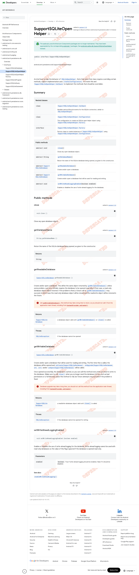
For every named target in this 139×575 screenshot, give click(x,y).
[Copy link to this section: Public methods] (54, 198)
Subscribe (114, 570)
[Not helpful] (114, 21)
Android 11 (87, 553)
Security (32, 540)
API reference (8, 10)
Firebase (74, 561)
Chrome (64, 561)
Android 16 (87, 537)
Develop (40, 2)
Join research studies (127, 545)
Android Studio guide (109, 535)
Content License (86, 494)
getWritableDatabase (66, 175)
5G (49, 550)
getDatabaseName (64, 157)
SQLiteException (42, 336)
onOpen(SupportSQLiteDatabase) (61, 368)
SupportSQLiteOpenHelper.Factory (71, 123)
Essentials (25, 2)
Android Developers (40, 21)
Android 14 (87, 543)
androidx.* (66, 46)
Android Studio (123, 2)
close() (101, 320)
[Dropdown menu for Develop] (45, 2)
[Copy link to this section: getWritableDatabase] (56, 347)
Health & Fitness (53, 540)
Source (32, 543)
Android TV (69, 546)
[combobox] (83, 2)
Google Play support (127, 541)
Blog (31, 550)
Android (32, 533)
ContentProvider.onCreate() (77, 305)
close (60, 148)
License (39, 570)
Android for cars (71, 543)
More (52, 2)
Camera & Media (53, 543)
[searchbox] (13, 17)
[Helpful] (111, 21)
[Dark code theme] (115, 211)
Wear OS (69, 537)
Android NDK (107, 548)
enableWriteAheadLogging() (45, 477)
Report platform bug (127, 533)
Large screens (70, 533)
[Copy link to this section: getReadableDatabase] (57, 269)
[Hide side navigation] (24, 571)
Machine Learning (54, 537)
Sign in (134, 2)
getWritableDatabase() (97, 286)
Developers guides (108, 539)
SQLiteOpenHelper (69, 79)
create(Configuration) (73, 82)
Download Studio (108, 545)
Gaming (50, 533)
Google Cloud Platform (88, 561)
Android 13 (87, 546)
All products (104, 561)
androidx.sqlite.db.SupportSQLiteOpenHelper (96, 46)
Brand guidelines (49, 570)
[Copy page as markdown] (55, 34)
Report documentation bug (128, 537)
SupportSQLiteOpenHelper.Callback (48, 84)
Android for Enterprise (37, 537)
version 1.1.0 (83, 27)
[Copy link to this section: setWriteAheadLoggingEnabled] (66, 430)
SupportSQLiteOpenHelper (93, 131)
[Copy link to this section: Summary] (47, 93)
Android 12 (87, 550)
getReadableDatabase (66, 166)
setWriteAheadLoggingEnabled (69, 184)
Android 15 (87, 540)
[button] (13, 44)
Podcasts (33, 553)
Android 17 (87, 533)
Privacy (50, 546)
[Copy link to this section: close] (41, 205)
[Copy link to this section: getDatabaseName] (54, 230)
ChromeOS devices (72, 540)
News (31, 546)
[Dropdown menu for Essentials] (31, 2)
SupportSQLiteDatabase (43, 167)
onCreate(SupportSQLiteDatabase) (69, 365)
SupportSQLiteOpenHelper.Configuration (74, 117)
